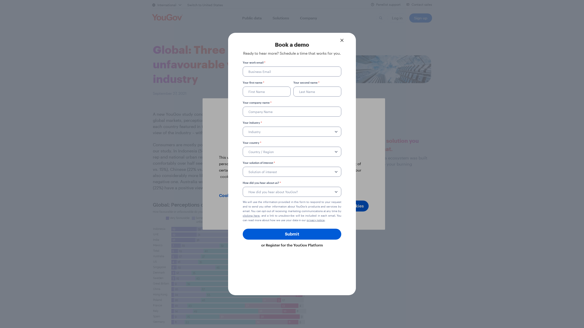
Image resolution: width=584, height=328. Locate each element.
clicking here (251, 215)
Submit (292, 234)
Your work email (254, 62)
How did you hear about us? (262, 182)
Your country (252, 142)
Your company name (257, 102)
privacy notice (316, 220)
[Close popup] (342, 40)
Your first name (253, 82)
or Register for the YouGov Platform (292, 245)
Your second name (306, 82)
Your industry (252, 122)
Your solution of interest (259, 162)
